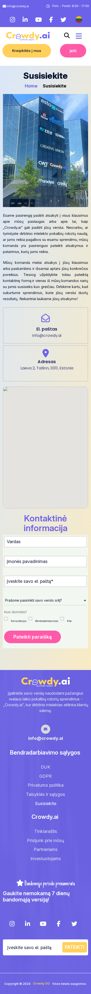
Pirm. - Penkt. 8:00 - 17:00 (70, 6)
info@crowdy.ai (18, 6)
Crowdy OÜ (41, 983)
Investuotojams (45, 858)
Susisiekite (45, 803)
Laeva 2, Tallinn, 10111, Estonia (46, 368)
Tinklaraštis (45, 831)
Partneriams (46, 849)
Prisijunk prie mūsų (45, 840)
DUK (45, 767)
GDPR (45, 776)
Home (31, 85)
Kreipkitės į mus (26, 50)
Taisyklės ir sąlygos (45, 794)
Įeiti (73, 50)
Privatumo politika (46, 785)
